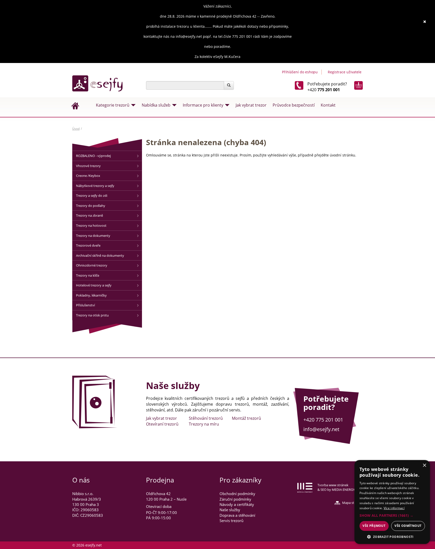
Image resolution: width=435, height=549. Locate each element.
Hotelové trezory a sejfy (94, 285)
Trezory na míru (204, 424)
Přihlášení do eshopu (300, 72)
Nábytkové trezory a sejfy (95, 185)
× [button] (424, 465)
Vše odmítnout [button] (407, 526)
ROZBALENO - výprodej (93, 155)
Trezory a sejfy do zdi (91, 195)
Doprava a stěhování (237, 515)
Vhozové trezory (88, 166)
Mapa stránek (352, 502)
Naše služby (230, 509)
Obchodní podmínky (237, 493)
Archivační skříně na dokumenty (100, 255)
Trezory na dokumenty (93, 235)
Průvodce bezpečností (294, 105)
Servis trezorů (231, 520)
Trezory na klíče (87, 275)
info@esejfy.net (321, 429)
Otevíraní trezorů (162, 424)
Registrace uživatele (344, 72)
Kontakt (328, 105)
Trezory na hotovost (91, 225)
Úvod (76, 128)
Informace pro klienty (203, 105)
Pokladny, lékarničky (91, 295)
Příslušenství (85, 305)
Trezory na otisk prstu (92, 315)
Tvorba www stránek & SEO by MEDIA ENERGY (336, 487)
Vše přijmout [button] (373, 526)
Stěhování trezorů (206, 418)
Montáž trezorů (246, 418)
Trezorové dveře (88, 245)
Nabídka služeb (156, 105)
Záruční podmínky (235, 499)
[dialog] (392, 502)
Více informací (394, 508)
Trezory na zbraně (89, 215)
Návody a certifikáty (237, 504)
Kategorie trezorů (112, 105)
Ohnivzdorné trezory (91, 265)
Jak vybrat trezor (251, 105)
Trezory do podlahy (90, 205)
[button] (392, 515)
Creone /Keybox (88, 175)
